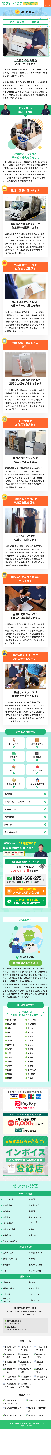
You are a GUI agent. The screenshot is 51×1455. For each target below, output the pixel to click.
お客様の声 (7, 1270)
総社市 (10, 1032)
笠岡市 (10, 1036)
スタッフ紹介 (34, 1288)
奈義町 (10, 1074)
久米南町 (31, 1074)
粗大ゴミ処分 (37, 743)
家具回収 (14, 757)
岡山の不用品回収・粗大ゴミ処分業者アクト (30, 1423)
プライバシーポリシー (8, 1300)
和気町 (10, 1057)
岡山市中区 (11, 1024)
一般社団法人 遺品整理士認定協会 (16, 1330)
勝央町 (10, 1070)
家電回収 (37, 757)
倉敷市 (10, 1028)
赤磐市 (30, 1036)
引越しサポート (14, 783)
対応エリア (7, 1282)
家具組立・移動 (10, 809)
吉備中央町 (32, 1070)
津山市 (30, 1028)
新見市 (10, 1053)
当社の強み (33, 1282)
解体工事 (8, 824)
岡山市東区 (32, 1024)
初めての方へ (8, 1252)
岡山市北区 (11, 1019)
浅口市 (30, 1045)
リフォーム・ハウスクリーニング (18, 801)
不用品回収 (14, 743)
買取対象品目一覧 (10, 1258)
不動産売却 (9, 817)
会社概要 (6, 1294)
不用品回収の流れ (36, 1264)
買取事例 (32, 1258)
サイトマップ (34, 1294)
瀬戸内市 (10, 1045)
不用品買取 (37, 770)
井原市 (30, 1040)
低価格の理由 (8, 1288)
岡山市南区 (32, 1019)
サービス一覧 (8, 1199)
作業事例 (6, 1264)
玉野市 (30, 1032)
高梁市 (30, 1049)
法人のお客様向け (11, 832)
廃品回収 (14, 770)
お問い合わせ (34, 1300)
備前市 (10, 1049)
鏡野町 (10, 1065)
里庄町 (30, 1065)
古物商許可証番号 (14, 1321)
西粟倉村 (10, 1078)
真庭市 (10, 1040)
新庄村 (30, 1078)
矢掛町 (30, 1057)
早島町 (10, 1061)
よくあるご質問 (35, 1270)
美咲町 (30, 1061)
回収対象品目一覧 (36, 1252)
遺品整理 (8, 794)
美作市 (30, 1053)
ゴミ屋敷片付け (37, 783)
